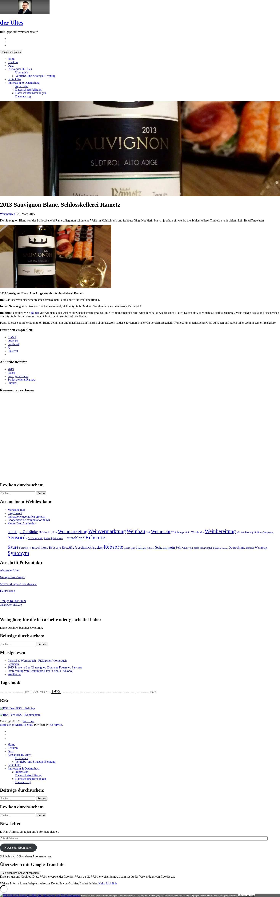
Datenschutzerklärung (28, 89)
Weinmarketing (72, 531)
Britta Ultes (14, 79)
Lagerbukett (15, 513)
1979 (56, 691)
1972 (77, 692)
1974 (9, 692)
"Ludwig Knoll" (66, 692)
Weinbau (136, 531)
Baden (47, 538)
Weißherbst (14, 674)
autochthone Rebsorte (46, 547)
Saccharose (25, 547)
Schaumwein (35, 538)
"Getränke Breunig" (17, 692)
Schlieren (13, 664)
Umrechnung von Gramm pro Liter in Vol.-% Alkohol (40, 670)
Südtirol (12, 383)
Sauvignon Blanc (18, 376)
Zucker (97, 547)
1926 (153, 691)
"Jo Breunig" (87, 692)
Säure (13, 547)
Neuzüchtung (207, 547)
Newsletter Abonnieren (18, 847)
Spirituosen (56, 538)
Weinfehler (197, 532)
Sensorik (17, 537)
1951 (28, 691)
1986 (49, 692)
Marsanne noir (16, 509)
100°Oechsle (39, 691)
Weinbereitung (220, 531)
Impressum (21, 86)
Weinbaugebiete (180, 532)
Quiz (11, 65)
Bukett (35, 312)
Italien (11, 372)
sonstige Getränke (23, 531)
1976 (1, 692)
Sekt (179, 547)
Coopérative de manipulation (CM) (29, 520)
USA (148, 532)
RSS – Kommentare (27, 714)
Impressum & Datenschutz (23, 82)
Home (11, 58)
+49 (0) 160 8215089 (13, 601)
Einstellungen (246, 895)
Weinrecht (160, 531)
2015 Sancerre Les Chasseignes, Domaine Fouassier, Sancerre (45, 667)
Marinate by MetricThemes (16, 724)
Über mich (21, 72)
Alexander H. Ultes (20, 69)
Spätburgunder (221, 548)
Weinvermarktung (107, 531)
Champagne (267, 532)
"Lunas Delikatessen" (142, 692)
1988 (73, 692)
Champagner (129, 547)
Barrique (250, 547)
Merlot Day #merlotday (22, 523)
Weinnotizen (7, 214)
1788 (5, 692)
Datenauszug (23, 96)
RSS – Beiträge (25, 708)
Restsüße (68, 547)
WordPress (55, 724)
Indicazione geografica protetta (26, 516)
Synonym (18, 553)
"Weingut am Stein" (105, 692)
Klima (54, 532)
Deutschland (74, 538)
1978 (80, 692)
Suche (41, 493)
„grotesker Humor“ (129, 692)
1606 (97, 692)
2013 (11, 369)
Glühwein (187, 547)
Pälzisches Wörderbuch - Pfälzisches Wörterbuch (37, 660)
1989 (93, 692)
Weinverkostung (245, 532)
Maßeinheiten (45, 532)
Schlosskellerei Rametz (21, 379)
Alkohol (150, 548)
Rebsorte (95, 537)
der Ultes (11, 22)
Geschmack (83, 547)
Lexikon (13, 62)
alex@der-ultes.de (11, 604)
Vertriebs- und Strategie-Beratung (35, 75)
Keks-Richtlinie (107, 883)
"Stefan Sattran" (117, 692)
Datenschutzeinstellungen (30, 93)
